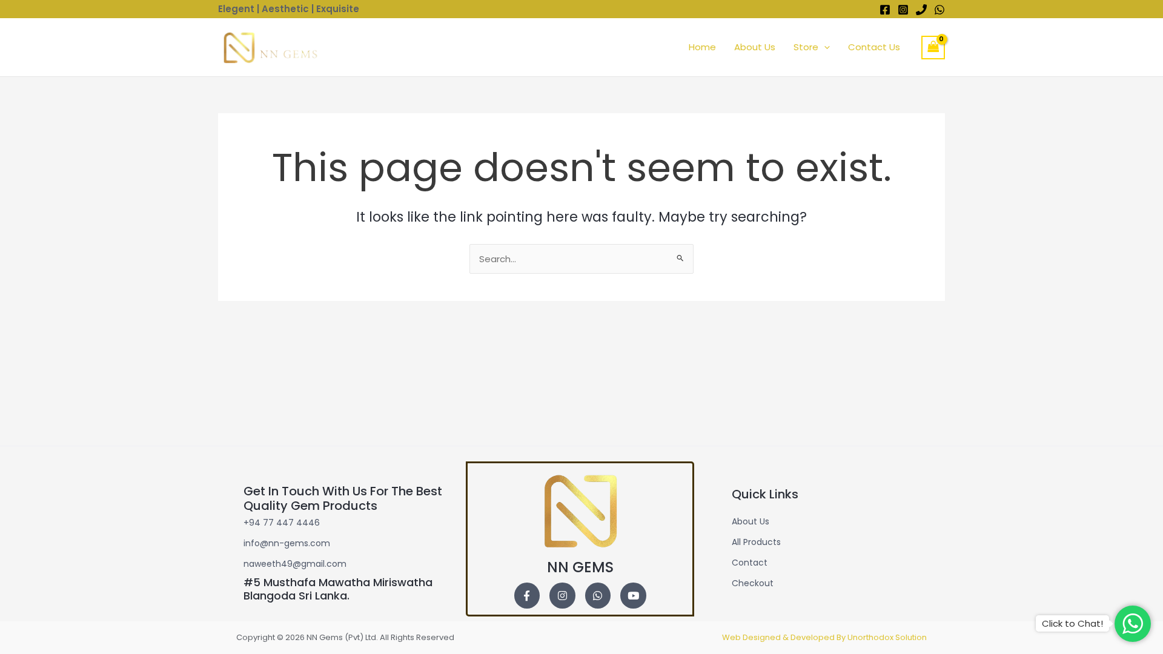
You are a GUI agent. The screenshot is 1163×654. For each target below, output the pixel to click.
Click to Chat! (1072, 623)
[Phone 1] (921, 9)
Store (806, 47)
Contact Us (874, 47)
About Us (754, 47)
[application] (824, 47)
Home (702, 47)
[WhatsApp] (939, 9)
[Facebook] (885, 9)
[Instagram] (903, 9)
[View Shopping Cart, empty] (933, 47)
